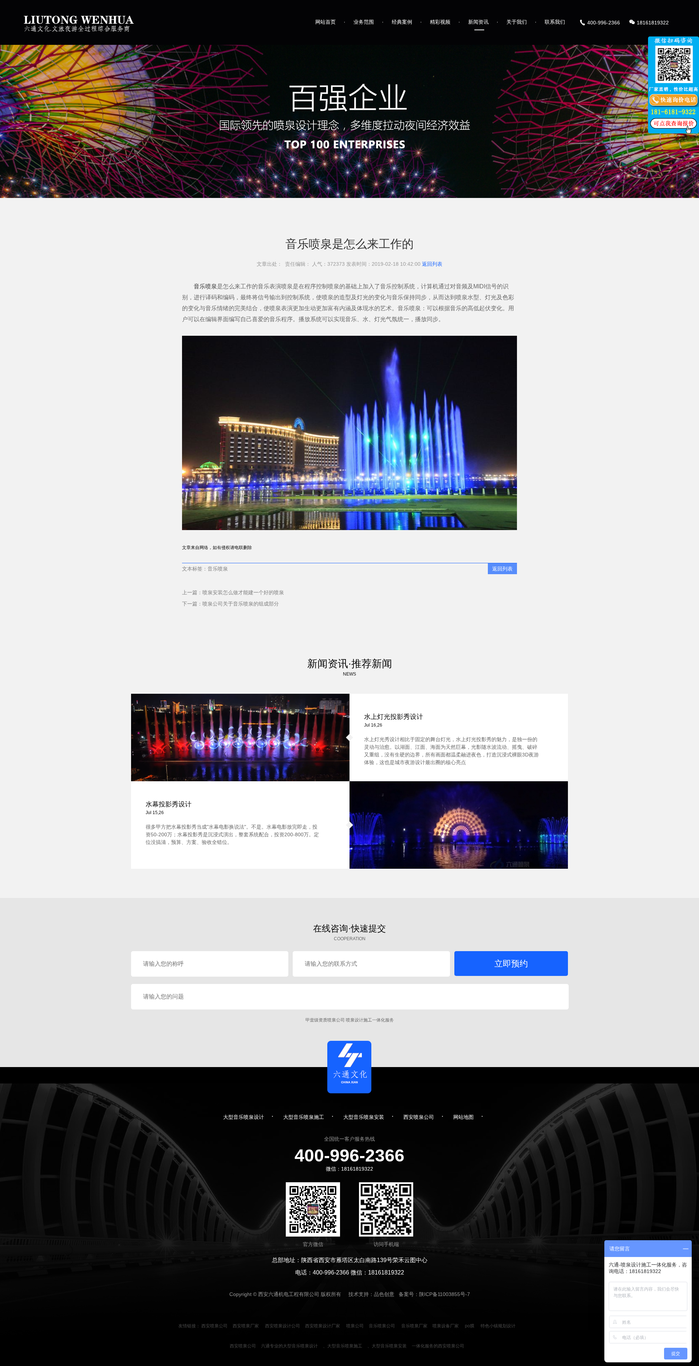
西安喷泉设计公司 (282, 1325)
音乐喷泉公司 (382, 1325)
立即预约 (511, 963)
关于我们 (516, 22)
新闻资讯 (478, 22)
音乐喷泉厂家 (414, 1325)
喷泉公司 (355, 1325)
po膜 (469, 1325)
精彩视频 (440, 22)
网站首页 (325, 22)
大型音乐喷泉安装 (363, 1117)
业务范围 (364, 22)
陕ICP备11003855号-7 (444, 1294)
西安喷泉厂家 (246, 1325)
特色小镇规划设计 (498, 1325)
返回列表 (432, 264)
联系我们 (555, 22)
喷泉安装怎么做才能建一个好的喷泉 (243, 592)
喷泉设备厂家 (446, 1325)
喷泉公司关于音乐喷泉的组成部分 (240, 604)
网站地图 (463, 1117)
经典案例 (402, 22)
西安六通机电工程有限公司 (288, 1294)
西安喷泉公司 (418, 1117)
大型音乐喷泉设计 (243, 1117)
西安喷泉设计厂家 (322, 1325)
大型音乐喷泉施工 (303, 1117)
